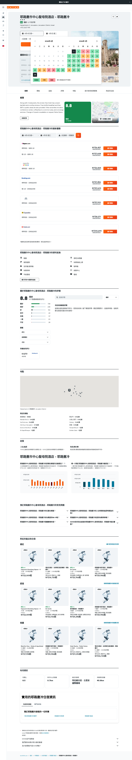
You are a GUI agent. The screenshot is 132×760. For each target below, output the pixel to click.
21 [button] (53, 65)
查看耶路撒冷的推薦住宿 (111, 623)
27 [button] (49, 70)
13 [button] (49, 61)
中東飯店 (36, 755)
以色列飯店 (44, 755)
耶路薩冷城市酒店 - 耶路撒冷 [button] (103, 567)
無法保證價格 (45, 733)
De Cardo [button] (73, 569)
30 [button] (63, 70)
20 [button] (49, 65)
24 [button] (35, 70)
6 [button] (97, 51)
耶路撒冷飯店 (89, 716)
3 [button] (83, 51)
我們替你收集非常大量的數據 (32, 742)
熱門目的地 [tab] (37, 704)
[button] (130, 2)
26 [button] (44, 70)
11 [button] (39, 61)
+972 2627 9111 (25, 27)
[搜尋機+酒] (3, 25)
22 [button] (58, 65)
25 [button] (39, 70)
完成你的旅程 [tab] (27, 704)
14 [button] (53, 61)
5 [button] (44, 56)
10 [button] (35, 61)
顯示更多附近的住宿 (112, 544)
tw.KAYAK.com (24, 755)
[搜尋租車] (3, 21)
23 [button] (63, 65)
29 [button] (58, 70)
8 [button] (58, 56)
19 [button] (44, 65)
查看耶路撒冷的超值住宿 (111, 583)
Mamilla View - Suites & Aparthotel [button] (32, 646)
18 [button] (39, 65)
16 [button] (63, 61)
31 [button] (35, 75)
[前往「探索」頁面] (3, 31)
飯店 (31, 755)
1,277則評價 (31, 22)
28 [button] (53, 70)
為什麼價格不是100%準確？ (31, 746)
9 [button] (62, 56)
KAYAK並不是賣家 (28, 739)
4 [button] (39, 56)
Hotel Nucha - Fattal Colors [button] (78, 646)
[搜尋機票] (3, 13)
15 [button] (58, 61)
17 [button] (35, 65)
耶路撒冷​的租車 (59, 716)
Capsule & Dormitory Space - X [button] (31, 569)
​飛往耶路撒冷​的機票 (30, 716)
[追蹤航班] (3, 35)
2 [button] (62, 51)
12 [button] (44, 61)
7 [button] (53, 56)
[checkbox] (29, 355)
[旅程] (3, 40)
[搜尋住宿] (3, 17)
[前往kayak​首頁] (13, 7)
